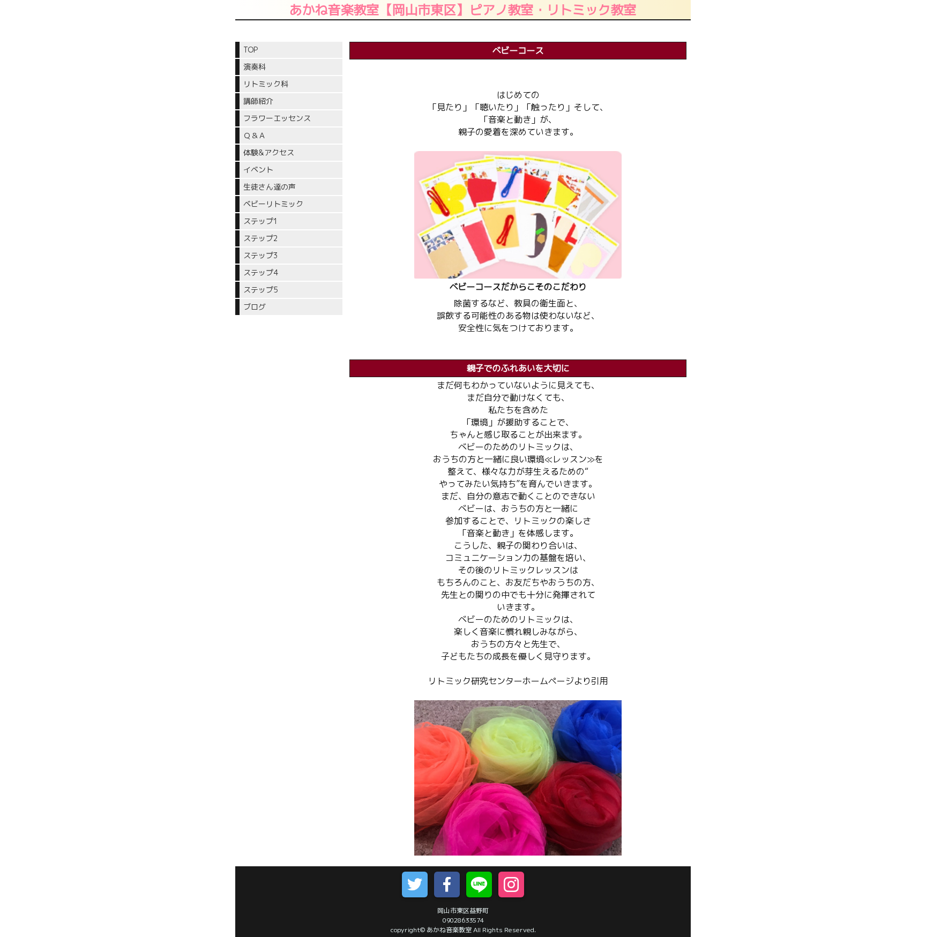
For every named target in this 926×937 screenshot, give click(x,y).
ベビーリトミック (273, 204)
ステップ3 (260, 255)
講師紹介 (258, 101)
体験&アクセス (268, 152)
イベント (258, 169)
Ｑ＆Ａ (254, 135)
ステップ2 (260, 238)
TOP (250, 49)
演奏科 (254, 67)
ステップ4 (260, 272)
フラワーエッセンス (277, 118)
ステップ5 (260, 289)
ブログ (254, 307)
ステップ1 (264, 221)
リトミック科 (265, 84)
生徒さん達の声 (269, 187)
